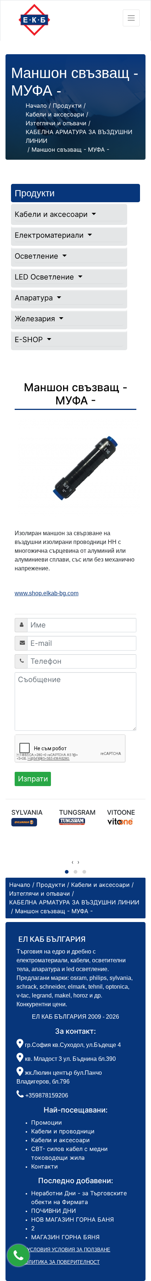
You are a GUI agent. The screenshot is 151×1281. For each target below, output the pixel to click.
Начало (36, 105)
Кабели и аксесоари (52, 214)
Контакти (44, 1166)
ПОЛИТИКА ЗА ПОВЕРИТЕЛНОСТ (61, 1262)
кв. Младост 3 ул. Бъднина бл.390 (69, 1059)
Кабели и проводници (63, 1131)
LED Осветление (45, 277)
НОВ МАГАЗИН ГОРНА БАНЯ (72, 1219)
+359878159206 (46, 1095)
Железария (36, 318)
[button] (18, 1255)
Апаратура (35, 297)
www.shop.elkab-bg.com (46, 593)
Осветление (37, 256)
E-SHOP (30, 339)
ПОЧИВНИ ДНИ (53, 1210)
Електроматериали (50, 235)
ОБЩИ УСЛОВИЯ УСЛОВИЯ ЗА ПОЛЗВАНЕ (60, 1249)
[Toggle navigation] (131, 18)
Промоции (46, 1122)
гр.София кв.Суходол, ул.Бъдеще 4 (72, 1045)
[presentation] (72, 862)
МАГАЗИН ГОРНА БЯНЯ (65, 1237)
